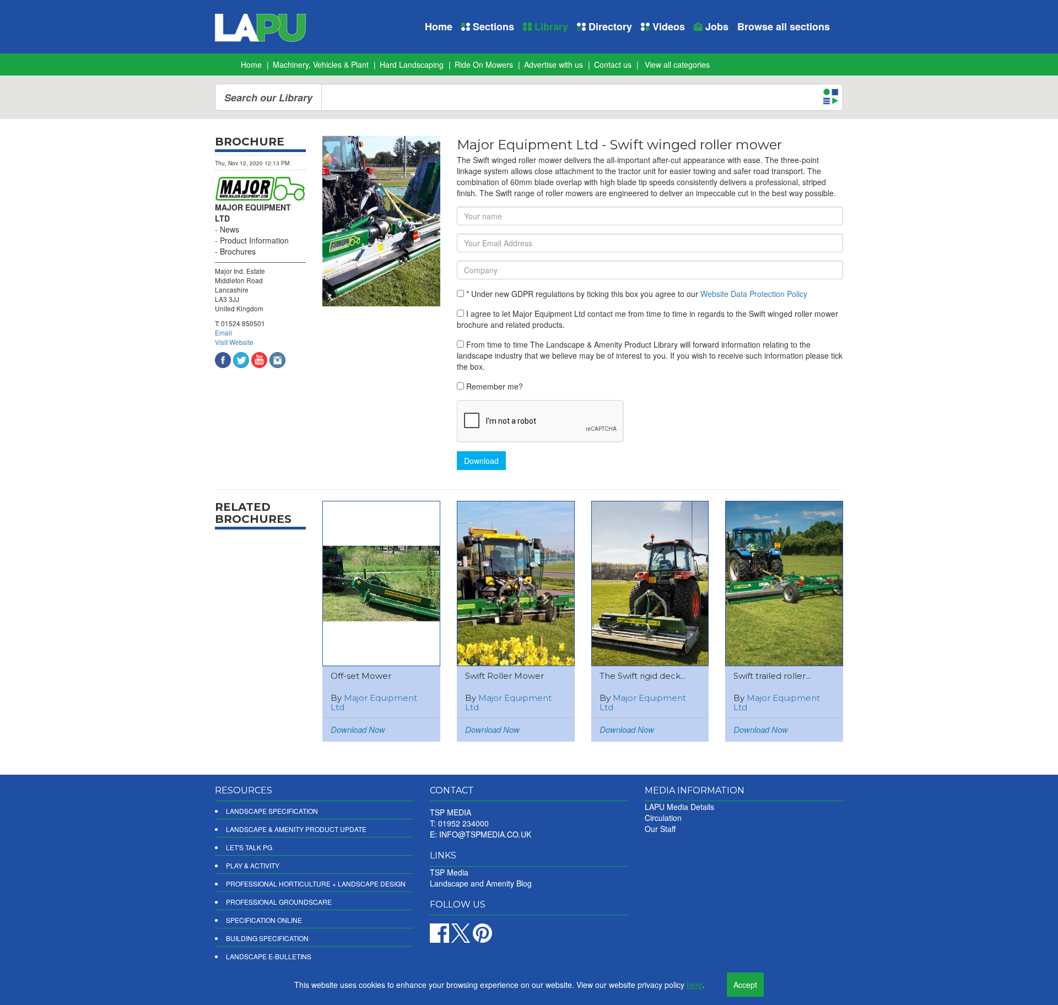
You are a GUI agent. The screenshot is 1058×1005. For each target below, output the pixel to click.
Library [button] (550, 26)
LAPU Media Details (679, 806)
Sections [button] (492, 26)
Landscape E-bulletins (268, 956)
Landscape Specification (272, 810)
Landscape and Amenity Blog (481, 883)
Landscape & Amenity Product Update (296, 829)
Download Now (358, 729)
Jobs (715, 26)
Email (223, 332)
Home (438, 26)
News (229, 229)
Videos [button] (667, 26)
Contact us (612, 64)
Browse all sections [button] (783, 26)
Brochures (238, 251)
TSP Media (449, 872)
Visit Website (234, 342)
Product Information (254, 240)
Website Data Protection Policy (753, 293)
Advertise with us (553, 64)
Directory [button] (609, 26)
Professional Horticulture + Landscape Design (316, 883)
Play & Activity (252, 865)
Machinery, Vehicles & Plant (321, 64)
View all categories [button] (677, 64)
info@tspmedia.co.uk (485, 834)
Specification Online (264, 920)
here (695, 984)
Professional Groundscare (279, 901)
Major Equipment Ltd (374, 702)
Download (481, 460)
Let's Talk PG (249, 847)
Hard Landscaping (412, 64)
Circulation (663, 817)
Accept (745, 984)
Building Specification (267, 938)
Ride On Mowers (484, 64)
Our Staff (660, 828)
